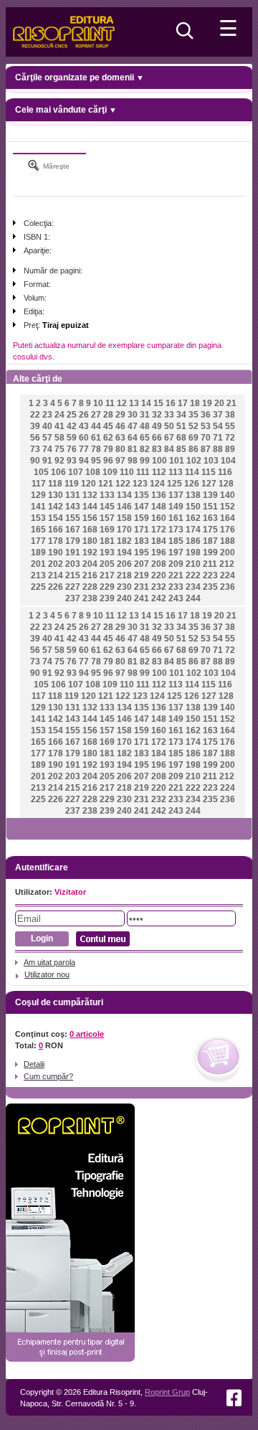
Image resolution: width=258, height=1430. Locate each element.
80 (120, 449)
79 (108, 449)
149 (175, 507)
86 (193, 449)
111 (143, 472)
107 (75, 472)
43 (84, 426)
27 (96, 415)
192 (89, 552)
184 (158, 541)
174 (193, 530)
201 (38, 564)
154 (55, 518)
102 (193, 461)
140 (227, 495)
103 (211, 461)
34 (181, 415)
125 (174, 484)
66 (157, 438)
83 (157, 449)
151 (210, 507)
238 (89, 598)
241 (141, 598)
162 (193, 518)
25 (72, 415)
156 (89, 518)
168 (89, 530)
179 (72, 541)
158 (124, 518)
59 (72, 438)
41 (59, 426)
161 (175, 518)
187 (210, 541)
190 (55, 552)
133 (107, 495)
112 (159, 472)
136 (158, 495)
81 (133, 449)
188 (227, 541)
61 (96, 438)
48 (145, 426)
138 (193, 495)
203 (72, 564)
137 (175, 495)
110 (127, 472)
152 (227, 507)
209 (175, 564)
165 (38, 530)
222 (193, 575)
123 (140, 484)
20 (219, 403)
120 (88, 484)
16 (171, 403)
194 (124, 552)
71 (218, 438)
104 (228, 461)
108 (92, 472)
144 (89, 507)
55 (230, 426)
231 (141, 587)
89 (230, 449)
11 (110, 403)
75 (59, 449)
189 (38, 552)
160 (158, 518)
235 (210, 587)
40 (47, 426)
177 (38, 541)
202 (55, 564)
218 (124, 575)
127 (208, 484)
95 (96, 461)
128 (226, 484)
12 (122, 403)
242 (158, 598)
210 (193, 564)
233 (175, 587)
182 (124, 541)
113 (175, 472)
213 (38, 575)
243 (175, 598)
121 (105, 484)
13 (134, 403)
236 (227, 587)
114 (192, 472)
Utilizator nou (47, 974)
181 (107, 541)
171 (141, 530)
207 (141, 564)
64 (133, 438)
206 (124, 564)
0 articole (87, 1034)
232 (158, 587)
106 (58, 472)
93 (72, 461)
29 (120, 415)
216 (89, 575)
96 (108, 461)
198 (193, 552)
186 (193, 541)
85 (181, 449)
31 (145, 415)
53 (206, 426)
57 (47, 438)
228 (89, 587)
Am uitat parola (49, 962)
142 (55, 507)
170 (124, 530)
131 (72, 495)
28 (108, 415)
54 (218, 426)
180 (89, 541)
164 (227, 518)
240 (124, 598)
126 (191, 484)
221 (175, 575)
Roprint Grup (167, 1392)
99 (145, 461)
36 (206, 415)
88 (218, 449)
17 (183, 403)
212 (226, 564)
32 (157, 415)
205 (107, 564)
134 (124, 495)
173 (175, 530)
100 (159, 461)
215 (72, 575)
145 (107, 507)
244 (193, 598)
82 (145, 449)
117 (39, 484)
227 (72, 587)
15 (158, 403)
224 (227, 575)
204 (89, 564)
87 (206, 449)
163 (210, 518)
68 (181, 438)
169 (107, 530)
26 (84, 415)
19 (207, 403)
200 (227, 552)
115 (208, 472)
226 (55, 587)
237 (72, 598)
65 (145, 438)
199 (210, 552)
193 (107, 552)
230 (124, 587)
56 (35, 438)
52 (193, 426)
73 (35, 449)
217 (107, 575)
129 (38, 495)
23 (47, 415)
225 (38, 587)
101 (176, 461)
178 (55, 541)
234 (193, 587)
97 (120, 461)
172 (158, 530)
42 (72, 426)
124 (157, 484)
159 (141, 518)
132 (89, 495)
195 (141, 552)
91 (47, 461)
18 (195, 403)
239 (107, 598)
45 (108, 426)
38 (230, 415)
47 (133, 426)
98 (133, 461)
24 (59, 415)
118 (55, 484)
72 (230, 438)
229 (107, 587)
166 (55, 530)
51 (181, 426)
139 (210, 495)
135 (141, 495)
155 (72, 518)
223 (210, 575)
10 (98, 403)
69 (193, 438)
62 (108, 438)
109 (110, 472)
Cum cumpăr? (48, 1076)
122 (122, 484)
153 (38, 518)
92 (59, 461)
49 (157, 426)
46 (120, 426)
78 (96, 449)
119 (71, 484)
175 (210, 530)
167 (72, 530)
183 (141, 541)
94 (84, 461)
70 (206, 438)
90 (35, 461)
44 (96, 426)
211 (210, 564)
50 (169, 426)
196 (158, 552)
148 (158, 507)
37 (218, 415)
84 (169, 449)
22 (35, 415)
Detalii (34, 1064)
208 (158, 564)
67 (169, 438)
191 (72, 552)
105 (41, 472)
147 (141, 507)
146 (124, 507)
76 (72, 449)
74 (47, 449)
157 (107, 518)
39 (35, 426)
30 (133, 415)
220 (158, 575)
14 (146, 403)
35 (193, 415)
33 (169, 415)
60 (84, 438)
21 (231, 403)
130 (55, 495)
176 (227, 530)
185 (175, 541)
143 (72, 507)
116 (225, 472)
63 (120, 438)
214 (55, 575)
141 (38, 507)
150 (193, 507)
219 (141, 575)
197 (175, 552)
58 (59, 438)
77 (84, 449)
